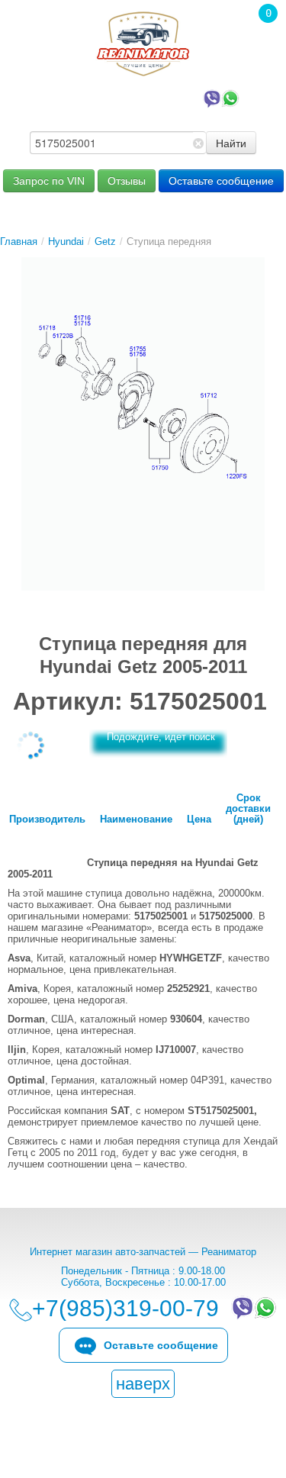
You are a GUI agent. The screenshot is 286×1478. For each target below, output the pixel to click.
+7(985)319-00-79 (129, 98)
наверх (143, 1383)
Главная (18, 241)
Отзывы (127, 181)
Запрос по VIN (49, 181)
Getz (105, 241)
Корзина (260, 34)
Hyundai (66, 241)
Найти (231, 142)
